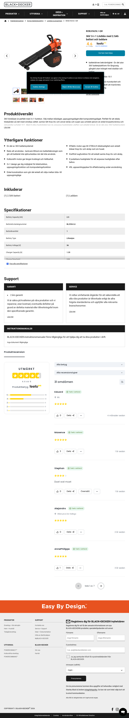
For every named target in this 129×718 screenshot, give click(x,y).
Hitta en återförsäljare (104, 14)
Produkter (11, 14)
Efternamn (101, 633)
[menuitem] (12, 14)
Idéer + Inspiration (59, 13)
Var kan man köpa (105, 53)
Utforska (35, 14)
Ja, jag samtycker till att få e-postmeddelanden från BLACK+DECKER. (91, 658)
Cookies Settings (39, 87)
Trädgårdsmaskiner (17, 21)
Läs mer (7, 127)
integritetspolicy (91, 690)
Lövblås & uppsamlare (54, 21)
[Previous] (7, 56)
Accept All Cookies (91, 87)
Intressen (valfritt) (73, 665)
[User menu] (124, 14)
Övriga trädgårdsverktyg (35, 21)
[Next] (75, 56)
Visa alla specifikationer (18, 264)
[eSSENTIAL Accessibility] (95, 4)
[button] (112, 709)
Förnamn (69, 633)
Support (82, 14)
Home (5, 21)
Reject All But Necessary (71, 87)
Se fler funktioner (92, 94)
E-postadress (71, 645)
